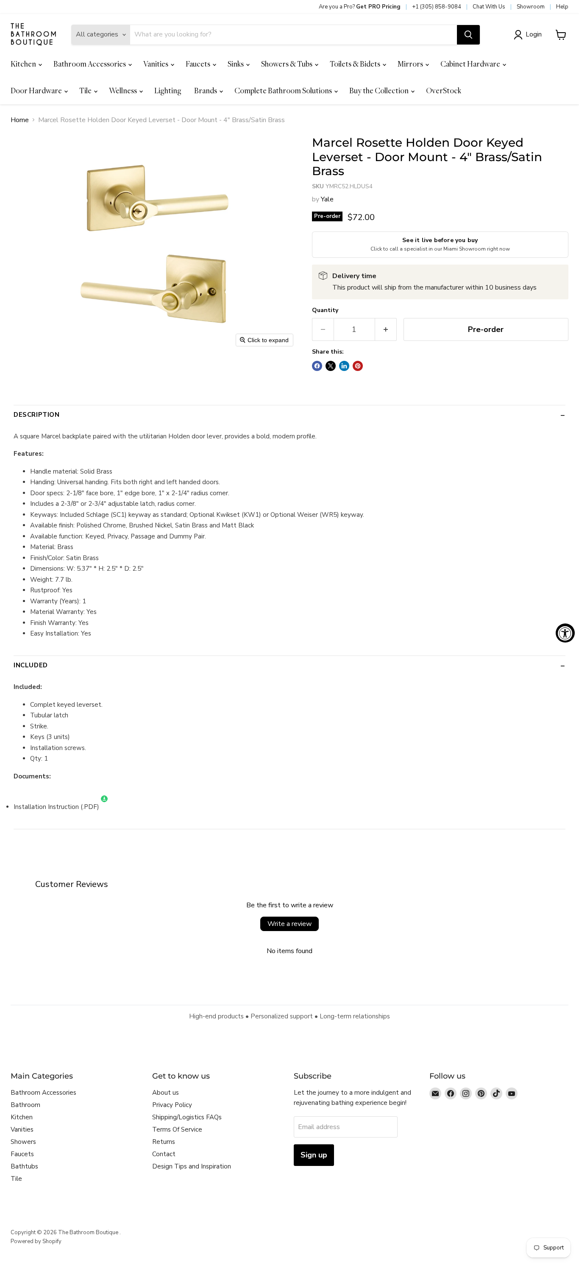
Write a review (289, 924)
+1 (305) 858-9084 (436, 7)
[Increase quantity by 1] (386, 329)
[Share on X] (331, 366)
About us (165, 1092)
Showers (23, 1142)
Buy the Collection (379, 90)
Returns (163, 1142)
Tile (86, 90)
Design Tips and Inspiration (191, 1166)
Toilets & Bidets (355, 64)
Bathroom (25, 1105)
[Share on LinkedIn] (344, 366)
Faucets (199, 64)
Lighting (167, 90)
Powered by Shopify (36, 1241)
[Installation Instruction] (104, 807)
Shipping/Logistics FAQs (187, 1117)
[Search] (468, 35)
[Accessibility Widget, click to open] (565, 633)
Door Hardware (37, 90)
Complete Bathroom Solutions (283, 90)
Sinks (236, 64)
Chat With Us (489, 7)
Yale (327, 199)
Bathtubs (24, 1166)
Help (562, 7)
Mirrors (411, 64)
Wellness (123, 90)
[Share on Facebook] (317, 366)
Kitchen (24, 64)
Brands (206, 90)
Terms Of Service (177, 1129)
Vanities (156, 64)
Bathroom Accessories (90, 64)
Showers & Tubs (287, 64)
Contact (163, 1154)
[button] (529, 35)
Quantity (325, 310)
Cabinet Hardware (470, 64)
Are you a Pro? (360, 7)
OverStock (443, 90)
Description (37, 414)
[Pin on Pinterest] (358, 366)
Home (20, 120)
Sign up (314, 1155)
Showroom (531, 7)
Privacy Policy (172, 1105)
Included (31, 665)
